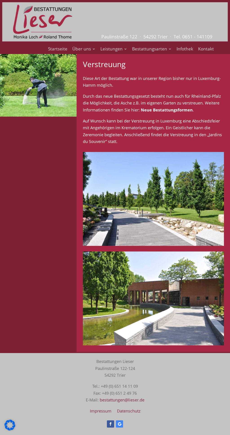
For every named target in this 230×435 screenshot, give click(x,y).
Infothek (185, 49)
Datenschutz (128, 411)
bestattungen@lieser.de (122, 400)
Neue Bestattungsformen (167, 110)
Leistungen (111, 49)
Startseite (57, 49)
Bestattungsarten (149, 49)
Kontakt (206, 49)
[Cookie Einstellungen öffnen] (9, 429)
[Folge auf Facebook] (110, 424)
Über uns (81, 49)
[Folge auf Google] (119, 424)
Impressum (100, 411)
